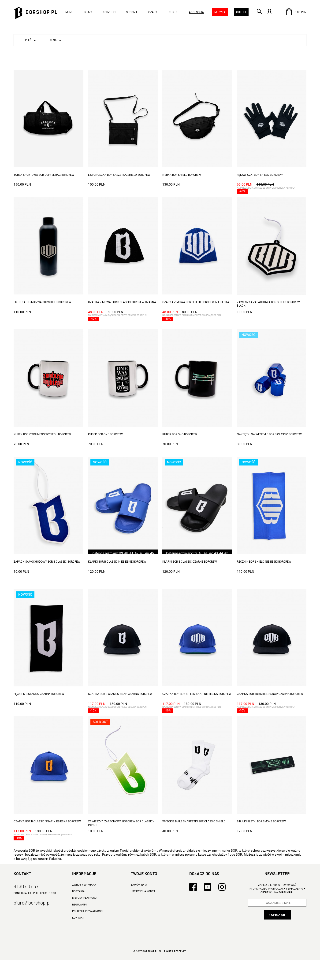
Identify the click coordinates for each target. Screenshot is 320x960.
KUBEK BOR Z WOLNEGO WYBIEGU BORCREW (42, 434)
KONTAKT (78, 917)
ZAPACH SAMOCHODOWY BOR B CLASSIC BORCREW (47, 561)
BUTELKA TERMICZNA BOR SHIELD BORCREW (42, 302)
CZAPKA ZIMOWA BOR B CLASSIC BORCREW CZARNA (122, 302)
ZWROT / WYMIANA (84, 884)
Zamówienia (139, 884)
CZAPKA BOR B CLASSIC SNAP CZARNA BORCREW (120, 694)
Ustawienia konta (143, 891)
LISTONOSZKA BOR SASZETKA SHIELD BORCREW (119, 174)
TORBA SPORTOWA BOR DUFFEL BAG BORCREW (44, 174)
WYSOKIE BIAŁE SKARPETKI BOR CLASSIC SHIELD (193, 821)
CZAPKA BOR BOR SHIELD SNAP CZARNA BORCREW (270, 694)
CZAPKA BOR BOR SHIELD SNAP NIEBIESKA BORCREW (196, 694)
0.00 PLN (300, 12)
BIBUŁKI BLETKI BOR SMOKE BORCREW (261, 821)
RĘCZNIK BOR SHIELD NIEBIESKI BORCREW (264, 561)
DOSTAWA (78, 891)
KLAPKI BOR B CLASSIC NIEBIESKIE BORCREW (117, 561)
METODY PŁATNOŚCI (84, 897)
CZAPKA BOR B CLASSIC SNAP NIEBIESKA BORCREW (47, 821)
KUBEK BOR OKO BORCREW (179, 434)
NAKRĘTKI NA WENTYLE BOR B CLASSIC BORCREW (269, 434)
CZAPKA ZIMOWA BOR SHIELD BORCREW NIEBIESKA (195, 302)
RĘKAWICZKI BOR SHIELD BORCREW (260, 174)
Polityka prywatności (87, 911)
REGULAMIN (79, 904)
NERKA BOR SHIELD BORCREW (181, 174)
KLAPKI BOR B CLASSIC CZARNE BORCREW (189, 561)
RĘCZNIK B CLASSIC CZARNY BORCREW (39, 694)
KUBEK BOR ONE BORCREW (105, 434)
